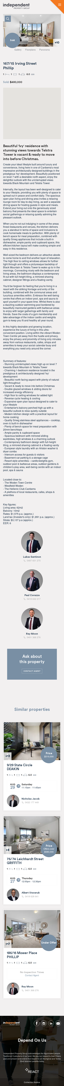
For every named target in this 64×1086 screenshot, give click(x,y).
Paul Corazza (32, 595)
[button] (59, 4)
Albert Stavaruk (31, 892)
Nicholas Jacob (30, 799)
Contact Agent (32, 975)
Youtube (58, 1023)
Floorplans (30, 49)
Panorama (44, 49)
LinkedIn (51, 1023)
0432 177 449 (32, 802)
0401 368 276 (32, 990)
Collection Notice (32, 1082)
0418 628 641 (32, 896)
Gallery (17, 49)
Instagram (44, 1023)
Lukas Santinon (32, 557)
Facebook (36, 1023)
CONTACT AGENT (32, 671)
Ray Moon (32, 634)
